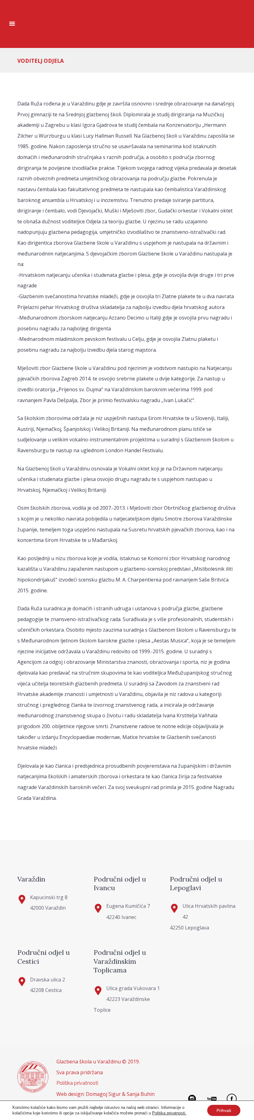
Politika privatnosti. (169, 1113)
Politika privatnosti (77, 1083)
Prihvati (224, 1110)
